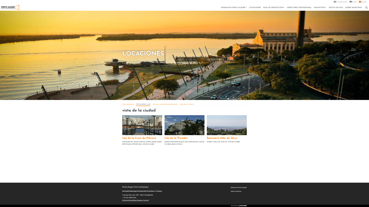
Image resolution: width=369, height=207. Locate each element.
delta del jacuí (137, 144)
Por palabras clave (143, 104)
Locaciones (255, 8)
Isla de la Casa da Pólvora (139, 138)
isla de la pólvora (139, 142)
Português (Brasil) (341, 2)
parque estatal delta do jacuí (174, 142)
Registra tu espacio (187, 104)
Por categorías (128, 104)
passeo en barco (176, 144)
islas (186, 142)
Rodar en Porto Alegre (233, 8)
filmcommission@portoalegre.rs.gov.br (135, 200)
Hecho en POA (336, 8)
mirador (209, 142)
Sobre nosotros (353, 8)
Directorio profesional (299, 8)
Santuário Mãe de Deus (222, 138)
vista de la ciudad (148, 144)
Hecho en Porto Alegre (239, 188)
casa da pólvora (127, 142)
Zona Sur (224, 142)
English (354, 2)
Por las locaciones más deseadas (165, 104)
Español (364, 2)
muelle (148, 142)
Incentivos (319, 8)
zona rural (216, 142)
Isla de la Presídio (176, 138)
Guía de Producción (273, 8)
